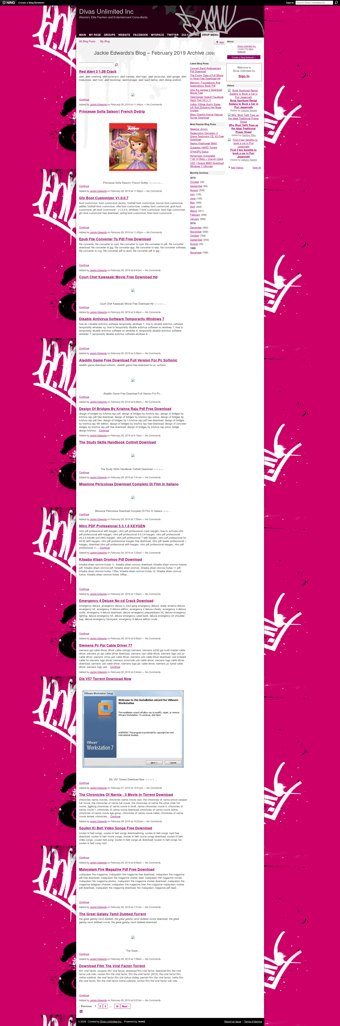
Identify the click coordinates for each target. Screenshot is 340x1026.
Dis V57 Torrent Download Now (105, 678)
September (196, 186)
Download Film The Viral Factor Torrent (112, 965)
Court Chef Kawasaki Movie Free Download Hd (118, 276)
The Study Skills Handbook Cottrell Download (117, 442)
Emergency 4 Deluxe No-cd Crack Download (116, 600)
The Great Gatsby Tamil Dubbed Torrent (112, 913)
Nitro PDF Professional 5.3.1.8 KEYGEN (112, 525)
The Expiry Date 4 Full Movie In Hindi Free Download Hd (206, 76)
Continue (84, 99)
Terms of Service (253, 1021)
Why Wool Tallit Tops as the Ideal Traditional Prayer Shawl (243, 128)
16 (117, 1006)
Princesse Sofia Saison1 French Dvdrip (112, 111)
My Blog (105, 41)
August (194, 190)
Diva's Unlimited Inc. (246, 46)
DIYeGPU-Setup (199, 151)
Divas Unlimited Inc (106, 11)
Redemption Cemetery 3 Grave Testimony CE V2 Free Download (207, 136)
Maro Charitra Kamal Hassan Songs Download (206, 115)
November (196, 231)
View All (256, 167)
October (194, 182)
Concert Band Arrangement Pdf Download (205, 69)
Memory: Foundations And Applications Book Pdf (205, 84)
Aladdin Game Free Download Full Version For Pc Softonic (128, 360)
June (193, 198)
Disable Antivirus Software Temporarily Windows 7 (121, 318)
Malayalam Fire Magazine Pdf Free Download (116, 869)
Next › (125, 1006)
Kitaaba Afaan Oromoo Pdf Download (110, 559)
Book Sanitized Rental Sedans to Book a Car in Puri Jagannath (243, 104)
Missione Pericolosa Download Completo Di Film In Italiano (129, 483)
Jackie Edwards (98, 104)
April (192, 206)
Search (336, 2)
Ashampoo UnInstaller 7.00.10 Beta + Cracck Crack (206, 157)
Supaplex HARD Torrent (203, 147)
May (192, 202)
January (194, 219)
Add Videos (237, 167)
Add (221, 42)
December (196, 227)
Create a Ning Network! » (244, 57)
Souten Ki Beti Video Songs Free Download (115, 827)
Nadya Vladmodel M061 (203, 143)
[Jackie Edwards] (85, 59)
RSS (81, 1011)
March (193, 211)
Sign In (290, 2)
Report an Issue (232, 1021)
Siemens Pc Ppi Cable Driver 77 (105, 645)
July (192, 194)
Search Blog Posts (116, 65)
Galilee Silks (249, 135)
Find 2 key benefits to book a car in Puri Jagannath (243, 153)
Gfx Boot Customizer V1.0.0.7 (103, 197)
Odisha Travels (249, 110)
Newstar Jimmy (199, 129)
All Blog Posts (87, 41)
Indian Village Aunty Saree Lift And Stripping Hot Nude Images (205, 107)
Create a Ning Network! (31, 2)
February (195, 215)
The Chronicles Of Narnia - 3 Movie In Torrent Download (126, 794)
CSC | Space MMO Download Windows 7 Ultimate (207, 164)
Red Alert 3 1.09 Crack (97, 71)
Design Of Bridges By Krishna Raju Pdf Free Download (125, 408)
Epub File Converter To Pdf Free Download (115, 238)
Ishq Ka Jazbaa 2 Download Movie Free (206, 91)
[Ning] (8, 3)
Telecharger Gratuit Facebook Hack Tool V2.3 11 (207, 98)
